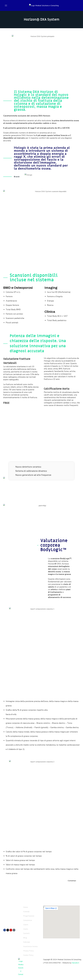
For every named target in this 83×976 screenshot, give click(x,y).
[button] (72, 881)
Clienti (25, 924)
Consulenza (27, 920)
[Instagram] (7, 930)
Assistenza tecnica (30, 946)
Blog (25, 938)
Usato (25, 929)
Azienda (26, 911)
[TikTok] (14, 930)
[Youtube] (11, 930)
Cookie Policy (28, 955)
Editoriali (26, 942)
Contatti (26, 933)
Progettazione (28, 916)
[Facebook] (4, 930)
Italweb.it (75, 963)
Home (25, 907)
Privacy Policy (28, 951)
